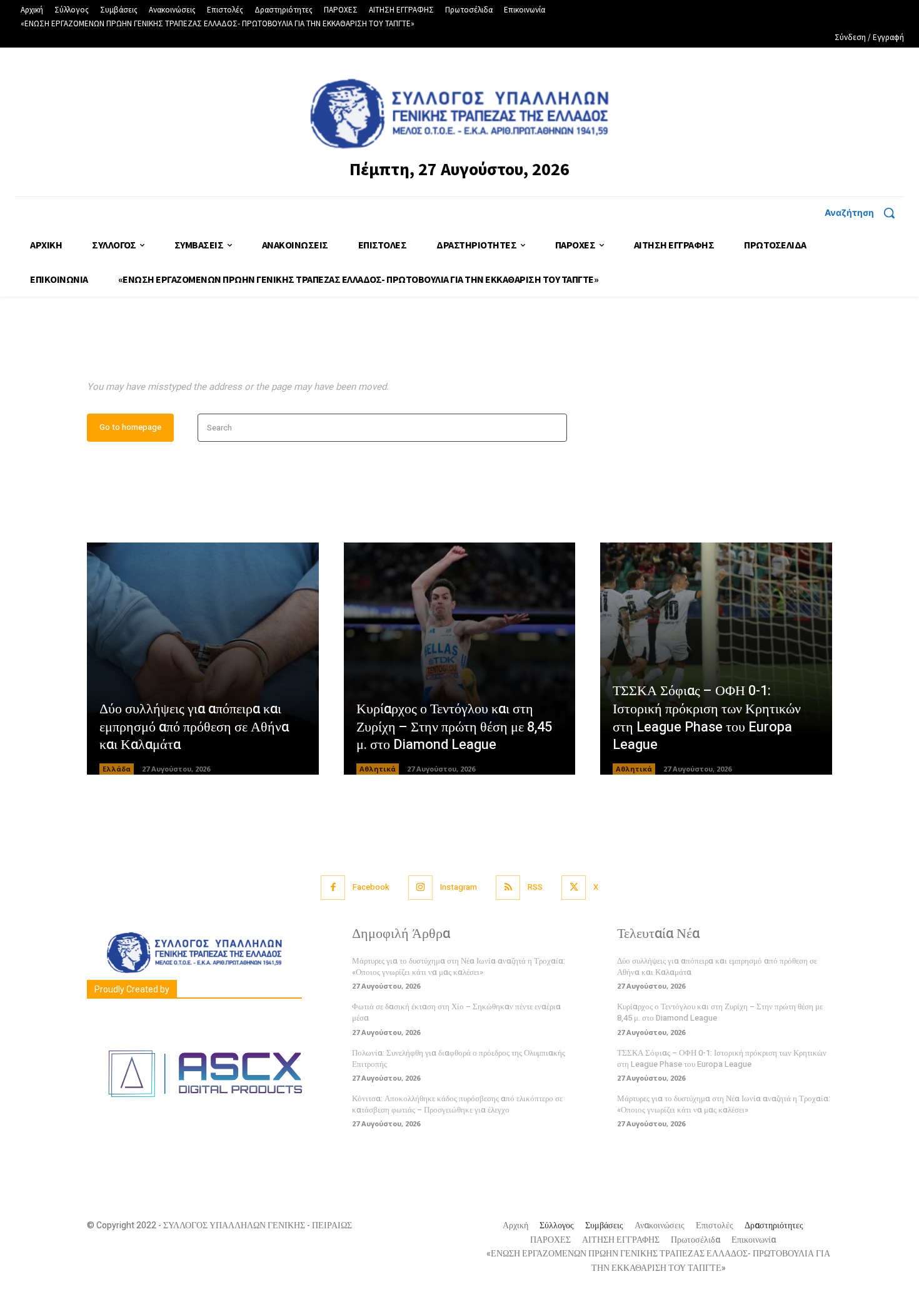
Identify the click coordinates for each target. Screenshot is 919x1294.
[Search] (553, 428)
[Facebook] (333, 887)
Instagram (458, 887)
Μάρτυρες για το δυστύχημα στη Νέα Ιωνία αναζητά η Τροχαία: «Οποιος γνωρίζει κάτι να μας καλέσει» (458, 966)
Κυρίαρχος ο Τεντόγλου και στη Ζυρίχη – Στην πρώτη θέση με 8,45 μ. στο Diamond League (454, 727)
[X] (573, 887)
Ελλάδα (117, 768)
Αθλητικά (377, 768)
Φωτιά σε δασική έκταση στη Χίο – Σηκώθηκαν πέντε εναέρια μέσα (456, 1012)
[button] (864, 213)
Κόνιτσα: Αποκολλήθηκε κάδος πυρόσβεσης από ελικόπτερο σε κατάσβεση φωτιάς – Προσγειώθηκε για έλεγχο (457, 1104)
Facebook (371, 887)
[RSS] (508, 887)
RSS (535, 887)
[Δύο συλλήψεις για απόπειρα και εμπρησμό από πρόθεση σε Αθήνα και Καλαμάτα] (203, 659)
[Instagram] (420, 887)
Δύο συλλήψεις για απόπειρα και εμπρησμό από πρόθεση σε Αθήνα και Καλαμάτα (194, 727)
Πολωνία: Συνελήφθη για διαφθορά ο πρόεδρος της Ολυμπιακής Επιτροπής (458, 1058)
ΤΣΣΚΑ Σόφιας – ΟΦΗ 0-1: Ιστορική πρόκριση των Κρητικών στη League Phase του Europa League (707, 718)
